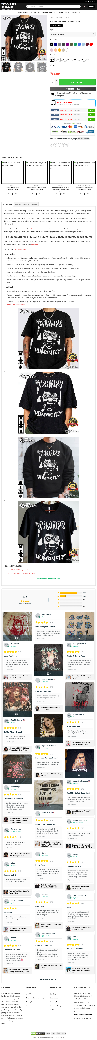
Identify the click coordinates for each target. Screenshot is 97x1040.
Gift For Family (47, 13)
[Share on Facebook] (52, 145)
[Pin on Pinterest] (63, 145)
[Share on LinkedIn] (67, 145)
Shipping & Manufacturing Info (26, 204)
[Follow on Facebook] (84, 1)
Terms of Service (32, 1006)
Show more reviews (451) (48, 979)
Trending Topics (24, 13)
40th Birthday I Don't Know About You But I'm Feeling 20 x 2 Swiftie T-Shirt (51, 844)
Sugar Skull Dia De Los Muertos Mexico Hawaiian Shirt (81, 970)
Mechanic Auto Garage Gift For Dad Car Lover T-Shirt (36, 188)
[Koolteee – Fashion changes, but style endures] (10, 6)
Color (52, 40)
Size (51, 55)
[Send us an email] (90, 1)
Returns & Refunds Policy (35, 998)
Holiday (36, 13)
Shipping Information (57, 1002)
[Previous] (4, 38)
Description (7, 204)
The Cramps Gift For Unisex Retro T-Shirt (21, 573)
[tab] (7, 204)
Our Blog (53, 994)
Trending (59, 17)
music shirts (32, 229)
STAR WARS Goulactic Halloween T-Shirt (12, 188)
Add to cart (77, 82)
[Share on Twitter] (55, 145)
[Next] (43, 38)
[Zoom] (4, 58)
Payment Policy (55, 1006)
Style (52, 30)
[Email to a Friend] (59, 145)
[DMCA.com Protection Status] (38, 1033)
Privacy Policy (30, 1002)
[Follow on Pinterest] (92, 1)
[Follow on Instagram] (86, 1)
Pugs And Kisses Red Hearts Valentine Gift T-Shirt (84, 188)
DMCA (52, 1010)
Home (52, 17)
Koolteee (34, 244)
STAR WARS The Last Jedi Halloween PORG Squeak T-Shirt (60, 189)
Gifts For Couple (62, 13)
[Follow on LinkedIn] (94, 1)
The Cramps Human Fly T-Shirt (17, 570)
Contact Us (54, 998)
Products (75, 13)
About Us (29, 994)
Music (67, 17)
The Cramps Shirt (83, 139)
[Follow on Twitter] (88, 1)
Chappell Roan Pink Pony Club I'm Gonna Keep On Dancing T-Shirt (18, 820)
